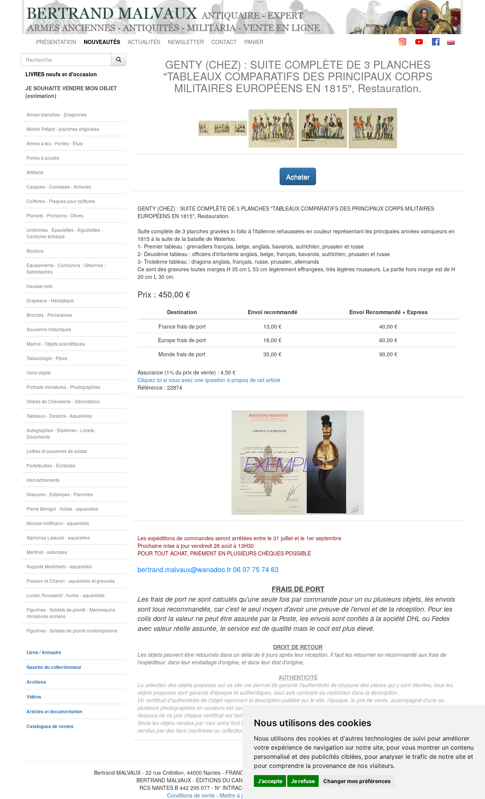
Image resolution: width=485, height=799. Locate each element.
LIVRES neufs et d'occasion (61, 74)
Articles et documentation (54, 711)
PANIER (253, 42)
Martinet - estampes (47, 552)
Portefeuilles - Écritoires (51, 465)
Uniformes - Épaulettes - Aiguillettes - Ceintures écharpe (65, 232)
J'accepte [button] (270, 781)
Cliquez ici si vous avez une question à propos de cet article (209, 380)
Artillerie (35, 172)
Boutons (35, 250)
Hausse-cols (39, 286)
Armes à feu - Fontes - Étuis (55, 143)
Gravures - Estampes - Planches (60, 494)
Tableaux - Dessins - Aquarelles (59, 415)
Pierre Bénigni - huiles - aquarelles (62, 508)
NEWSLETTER (186, 42)
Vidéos (34, 697)
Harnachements (43, 480)
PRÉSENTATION (56, 42)
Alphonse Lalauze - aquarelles (58, 537)
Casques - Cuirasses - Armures (59, 186)
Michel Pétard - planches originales (63, 129)
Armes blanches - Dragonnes (57, 114)
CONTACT (224, 42)
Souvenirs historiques (49, 329)
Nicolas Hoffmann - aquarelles (58, 523)
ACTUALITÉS (144, 42)
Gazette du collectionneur (54, 667)
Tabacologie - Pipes (47, 358)
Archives (36, 682)
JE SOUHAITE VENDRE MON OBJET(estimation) (71, 91)
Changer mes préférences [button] (357, 781)
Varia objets (39, 372)
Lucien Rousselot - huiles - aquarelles (66, 595)
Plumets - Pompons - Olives (55, 215)
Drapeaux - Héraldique (50, 300)
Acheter (298, 176)
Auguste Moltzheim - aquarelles (59, 566)
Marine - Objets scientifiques (56, 343)
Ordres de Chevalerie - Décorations (63, 401)
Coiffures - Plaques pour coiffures (61, 201)
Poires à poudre (43, 157)
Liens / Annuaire (44, 652)
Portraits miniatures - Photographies (63, 387)
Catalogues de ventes (50, 726)
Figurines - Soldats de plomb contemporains (72, 630)
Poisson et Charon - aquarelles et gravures (71, 580)
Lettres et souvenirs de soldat (57, 451)
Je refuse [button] (303, 781)
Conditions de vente (191, 795)
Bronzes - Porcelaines (49, 314)
